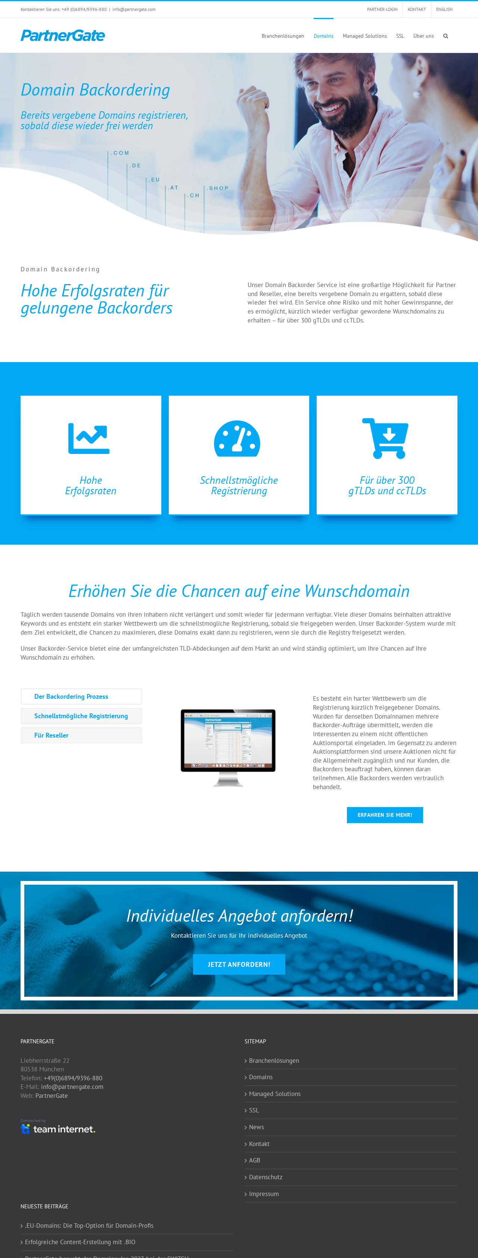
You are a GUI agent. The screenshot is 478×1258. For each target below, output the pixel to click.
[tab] (81, 696)
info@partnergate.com (134, 9)
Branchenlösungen (274, 1060)
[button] (445, 35)
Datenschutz (266, 1177)
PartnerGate (51, 1096)
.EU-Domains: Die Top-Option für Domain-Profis (89, 1225)
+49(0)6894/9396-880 (73, 1078)
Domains (261, 1077)
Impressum (264, 1194)
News (256, 1127)
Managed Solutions (275, 1094)
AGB (254, 1160)
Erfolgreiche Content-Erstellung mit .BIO (80, 1242)
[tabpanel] (306, 760)
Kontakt (259, 1144)
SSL (254, 1110)
